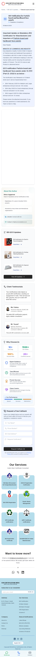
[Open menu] (33, 4)
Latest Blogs (22, 620)
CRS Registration (24, 609)
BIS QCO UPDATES (24, 623)
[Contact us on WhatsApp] (13, 572)
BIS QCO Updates (12, 9)
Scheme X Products (24, 631)
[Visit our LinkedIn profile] (15, 639)
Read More (16, 244)
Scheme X (22, 612)
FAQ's (3, 626)
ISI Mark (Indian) (23, 604)
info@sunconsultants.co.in (18, 558)
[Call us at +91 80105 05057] (18, 572)
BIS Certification (23, 601)
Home (3, 9)
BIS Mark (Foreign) (24, 607)
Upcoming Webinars (24, 629)
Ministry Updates (24, 626)
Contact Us (4, 623)
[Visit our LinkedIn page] (23, 572)
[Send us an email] (18, 639)
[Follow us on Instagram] (21, 639)
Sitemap (3, 629)
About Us (4, 620)
